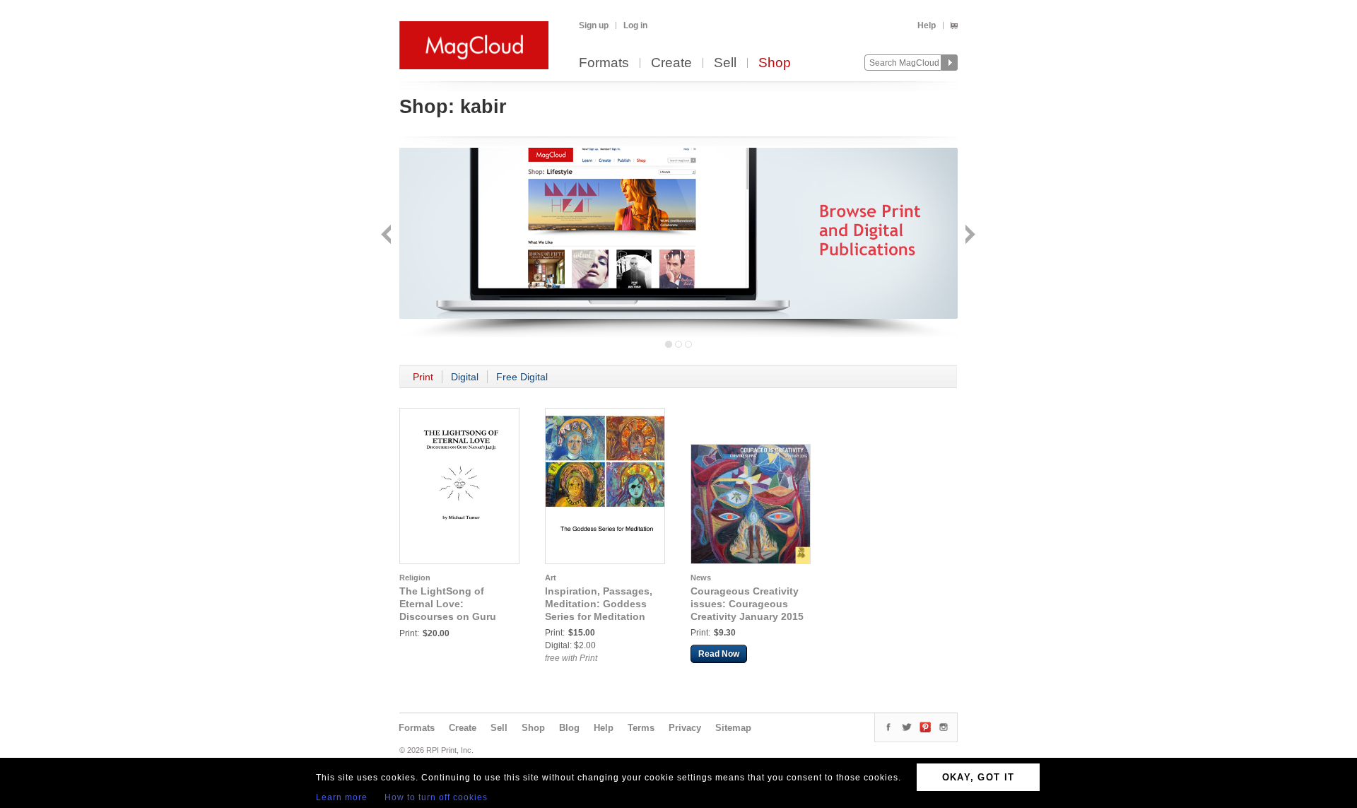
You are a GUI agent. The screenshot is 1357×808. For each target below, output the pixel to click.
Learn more (342, 797)
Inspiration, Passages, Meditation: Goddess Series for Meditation (598, 603)
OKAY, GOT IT (978, 777)
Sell (725, 63)
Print (423, 376)
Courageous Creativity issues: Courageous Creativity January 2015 (747, 603)
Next (968, 236)
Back (387, 236)
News (701, 577)
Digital (464, 376)
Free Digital (522, 376)
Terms (641, 727)
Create (671, 63)
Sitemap (733, 727)
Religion (414, 577)
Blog (569, 727)
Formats (604, 63)
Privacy (685, 727)
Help (926, 25)
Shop (774, 63)
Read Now (718, 654)
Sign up (594, 25)
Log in (635, 25)
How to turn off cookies (436, 797)
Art (550, 577)
